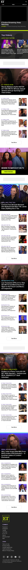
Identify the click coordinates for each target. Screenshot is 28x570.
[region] (14, 14)
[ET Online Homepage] (3, 1)
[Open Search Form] (26, 2)
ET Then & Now (7, 85)
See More (14, 142)
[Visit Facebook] (3, 557)
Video (13, 4)
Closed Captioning (7, 547)
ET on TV (4, 533)
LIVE (3, 4)
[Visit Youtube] (15, 557)
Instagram (5, 529)
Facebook (5, 527)
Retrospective (7, 281)
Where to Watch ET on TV (12, 168)
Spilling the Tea (8, 202)
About (4, 535)
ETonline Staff (6, 537)
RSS (3, 538)
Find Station (8, 172)
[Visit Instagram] (11, 557)
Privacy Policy (6, 546)
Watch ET (24, 4)
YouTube (4, 532)
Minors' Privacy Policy (8, 550)
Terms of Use (5, 544)
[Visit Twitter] (7, 557)
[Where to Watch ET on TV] (14, 161)
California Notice (6, 549)
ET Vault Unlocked (9, 369)
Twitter (4, 530)
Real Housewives (8, 449)
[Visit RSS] (19, 557)
